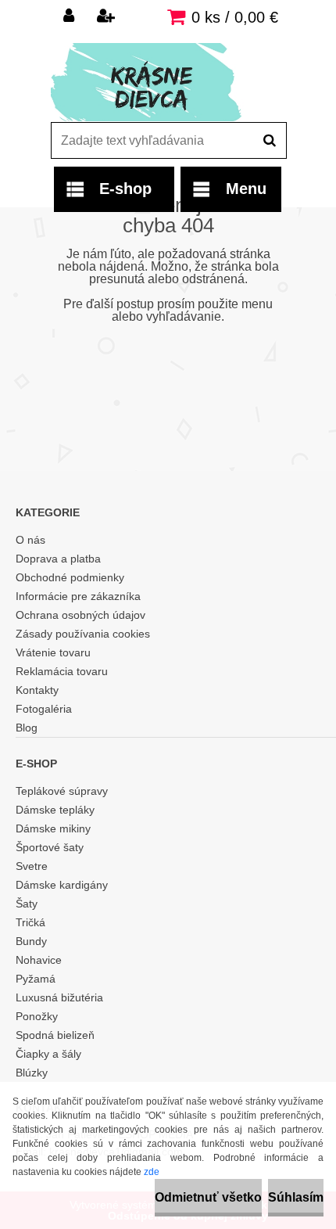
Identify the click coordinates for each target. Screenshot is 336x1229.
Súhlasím (295, 1197)
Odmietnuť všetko (208, 1197)
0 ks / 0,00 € (234, 17)
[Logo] (158, 82)
